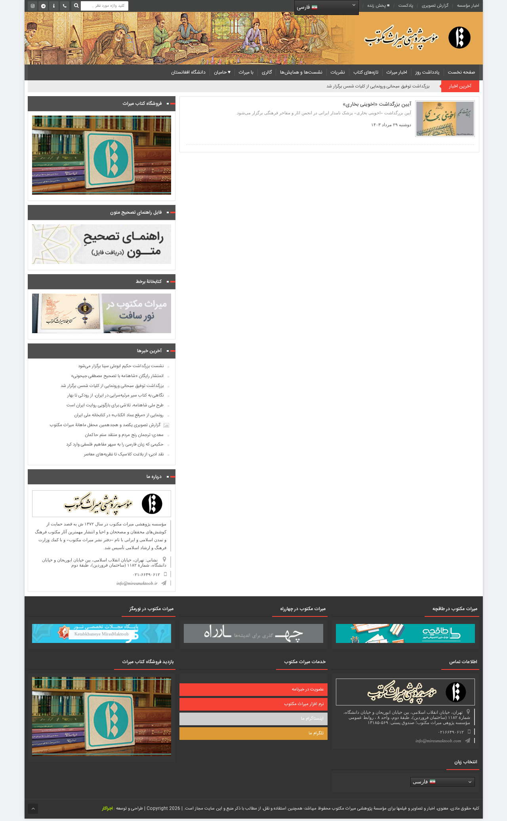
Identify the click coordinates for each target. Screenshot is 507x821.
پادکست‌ (405, 5)
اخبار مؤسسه (468, 5)
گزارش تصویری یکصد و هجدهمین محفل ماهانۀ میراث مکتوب (105, 425)
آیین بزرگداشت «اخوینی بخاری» (377, 104)
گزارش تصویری (435, 5)
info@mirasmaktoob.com (438, 740)
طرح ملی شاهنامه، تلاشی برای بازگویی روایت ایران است (115, 405)
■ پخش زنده (379, 5)
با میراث (246, 72)
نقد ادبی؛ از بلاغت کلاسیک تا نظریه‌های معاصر (124, 454)
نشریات (338, 72)
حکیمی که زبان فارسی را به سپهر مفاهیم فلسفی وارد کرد (115, 444)
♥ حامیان (222, 72)
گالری (267, 72)
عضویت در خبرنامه (308, 689)
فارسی (304, 7)
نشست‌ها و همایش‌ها (301, 72)
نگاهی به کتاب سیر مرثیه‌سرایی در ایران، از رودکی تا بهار (115, 395)
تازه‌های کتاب (365, 72)
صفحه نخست (461, 72)
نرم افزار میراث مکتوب (304, 704)
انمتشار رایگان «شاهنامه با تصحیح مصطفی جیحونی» (117, 376)
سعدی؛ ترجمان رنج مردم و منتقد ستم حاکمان (124, 435)
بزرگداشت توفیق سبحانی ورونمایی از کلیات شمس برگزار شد (377, 86)
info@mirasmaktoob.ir (136, 583)
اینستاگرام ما (312, 718)
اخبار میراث (397, 72)
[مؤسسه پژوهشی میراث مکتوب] (404, 37)
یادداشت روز (428, 72)
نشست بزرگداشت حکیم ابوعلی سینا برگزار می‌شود (121, 366)
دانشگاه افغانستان (188, 72)
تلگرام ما (316, 733)
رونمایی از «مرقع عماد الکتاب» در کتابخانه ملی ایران (119, 415)
